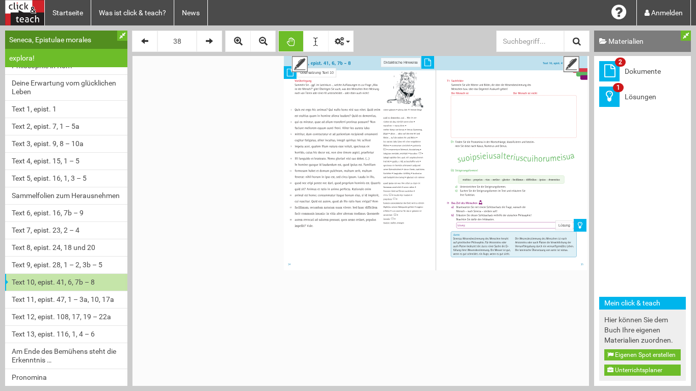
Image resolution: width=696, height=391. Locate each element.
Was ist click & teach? (132, 13)
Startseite (67, 13)
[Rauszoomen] (263, 41)
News (191, 13)
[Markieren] (316, 41)
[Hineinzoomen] (238, 41)
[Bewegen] (291, 41)
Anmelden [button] (666, 13)
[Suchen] (577, 41)
